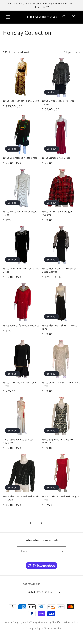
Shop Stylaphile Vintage (26, 622)
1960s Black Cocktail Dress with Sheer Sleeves (59, 270)
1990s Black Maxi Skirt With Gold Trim (59, 327)
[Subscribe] (61, 551)
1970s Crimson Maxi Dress (56, 157)
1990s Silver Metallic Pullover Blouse (58, 102)
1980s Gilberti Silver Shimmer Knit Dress (61, 384)
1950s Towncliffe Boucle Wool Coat (21, 325)
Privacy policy (33, 628)
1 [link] (30, 523)
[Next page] (52, 522)
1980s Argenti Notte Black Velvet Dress (21, 270)
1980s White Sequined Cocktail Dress (20, 213)
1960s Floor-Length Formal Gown (21, 100)
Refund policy (71, 622)
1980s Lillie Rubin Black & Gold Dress (20, 384)
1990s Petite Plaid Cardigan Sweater (57, 213)
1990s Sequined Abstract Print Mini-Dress (58, 441)
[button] (8, 17)
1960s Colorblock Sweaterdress (20, 157)
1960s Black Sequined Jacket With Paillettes (21, 498)
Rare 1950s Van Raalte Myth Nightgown (18, 441)
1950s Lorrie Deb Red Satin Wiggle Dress (60, 498)
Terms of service (52, 628)
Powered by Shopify (49, 622)
